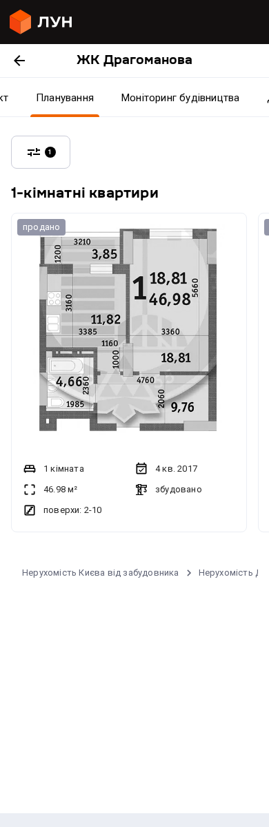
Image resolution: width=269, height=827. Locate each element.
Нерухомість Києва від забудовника (100, 572)
